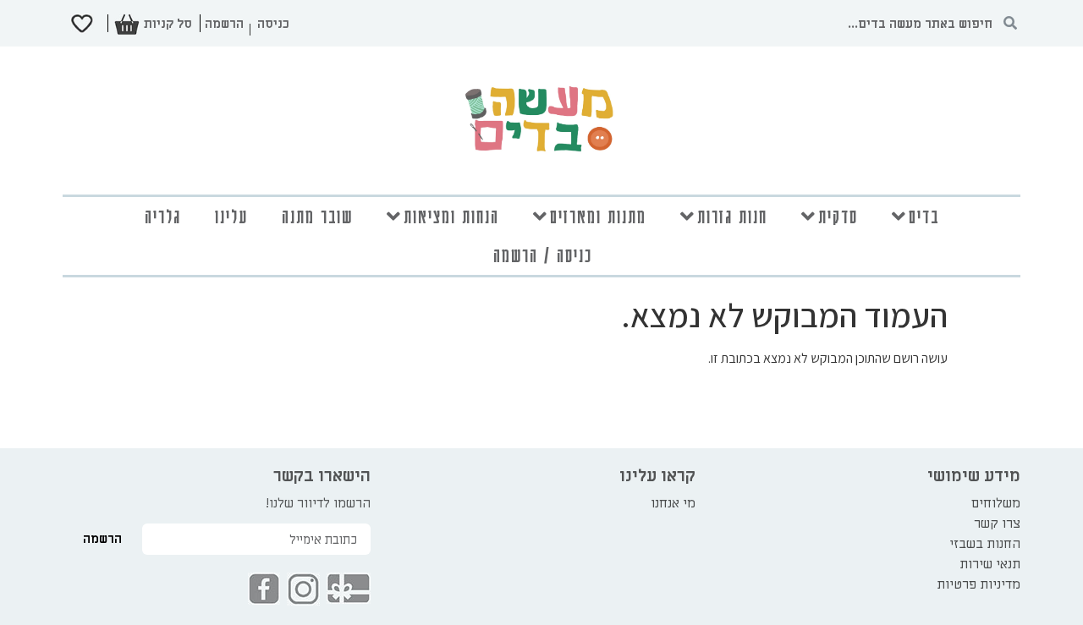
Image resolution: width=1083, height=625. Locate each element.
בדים (924, 216)
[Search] (1009, 23)
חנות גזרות (732, 216)
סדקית (838, 216)
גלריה (163, 216)
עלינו (231, 216)
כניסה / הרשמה (542, 255)
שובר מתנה (317, 216)
